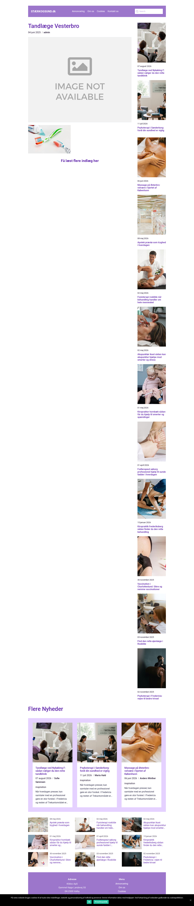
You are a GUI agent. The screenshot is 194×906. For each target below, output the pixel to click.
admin (47, 32)
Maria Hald (100, 775)
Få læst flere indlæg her (80, 161)
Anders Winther (148, 778)
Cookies (101, 11)
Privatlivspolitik (101, 902)
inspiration (41, 787)
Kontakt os (113, 11)
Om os (90, 11)
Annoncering (78, 11)
